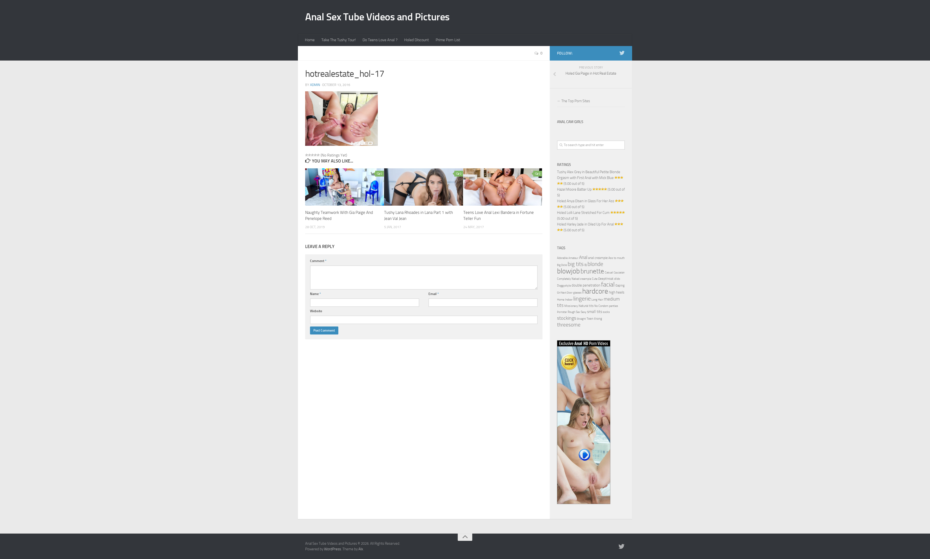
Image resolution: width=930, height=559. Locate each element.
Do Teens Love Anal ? (380, 40)
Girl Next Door (565, 292)
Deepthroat (605, 278)
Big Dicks (562, 265)
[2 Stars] (309, 155)
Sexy (583, 312)
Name (315, 294)
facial (608, 284)
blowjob (568, 271)
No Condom (601, 306)
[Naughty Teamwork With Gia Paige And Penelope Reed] (344, 187)
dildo (617, 278)
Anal (583, 257)
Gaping (620, 285)
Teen (590, 318)
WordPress (332, 549)
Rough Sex (574, 312)
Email (433, 294)
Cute (594, 278)
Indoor (569, 299)
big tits (576, 264)
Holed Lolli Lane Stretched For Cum (583, 212)
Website (316, 311)
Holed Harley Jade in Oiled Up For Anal (585, 224)
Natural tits (586, 306)
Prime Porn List (448, 40)
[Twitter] (622, 53)
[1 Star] (306, 155)
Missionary (571, 306)
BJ (585, 265)
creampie (585, 278)
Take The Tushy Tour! (338, 40)
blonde (595, 264)
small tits (594, 311)
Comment (318, 261)
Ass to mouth (616, 258)
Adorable (562, 258)
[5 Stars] (318, 155)
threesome (569, 325)
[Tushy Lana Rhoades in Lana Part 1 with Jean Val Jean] (423, 187)
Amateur (573, 258)
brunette (592, 271)
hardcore (595, 291)
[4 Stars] (315, 155)
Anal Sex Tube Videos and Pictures (377, 17)
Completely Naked (568, 278)
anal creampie (598, 258)
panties (613, 306)
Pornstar (562, 312)
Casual (609, 272)
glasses (577, 292)
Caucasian (619, 272)
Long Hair (597, 299)
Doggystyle (564, 285)
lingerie (582, 298)
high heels (616, 292)
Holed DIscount (416, 40)
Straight (581, 318)
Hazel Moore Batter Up (574, 189)
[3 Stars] (312, 155)
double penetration (586, 285)
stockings (566, 318)
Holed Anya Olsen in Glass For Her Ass (585, 201)
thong (598, 318)
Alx (360, 549)
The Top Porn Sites (575, 101)
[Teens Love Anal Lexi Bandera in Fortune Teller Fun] (502, 187)
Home (310, 40)
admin (315, 85)
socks (606, 312)
